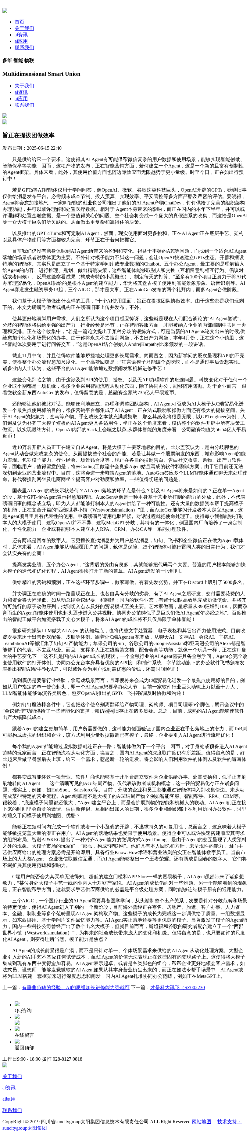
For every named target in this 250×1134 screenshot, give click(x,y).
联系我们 (24, 47)
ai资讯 (21, 34)
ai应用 (21, 41)
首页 (19, 21)
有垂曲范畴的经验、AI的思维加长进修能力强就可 (76, 987)
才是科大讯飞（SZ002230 (177, 987)
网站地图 (201, 1121)
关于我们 (24, 28)
